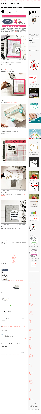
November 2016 (31, 356)
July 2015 (30, 374)
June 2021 (30, 294)
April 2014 (30, 391)
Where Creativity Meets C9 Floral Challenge (6, 326)
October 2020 (30, 303)
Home (3, 7)
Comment (23, 352)
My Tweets (30, 55)
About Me (6, 7)
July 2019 (30, 320)
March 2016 (30, 365)
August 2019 (30, 319)
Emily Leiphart (14, 254)
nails (4, 324)
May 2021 (30, 295)
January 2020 (30, 313)
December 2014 (31, 382)
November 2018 (31, 329)
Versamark (8, 71)
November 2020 (31, 302)
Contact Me (11, 7)
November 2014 (31, 383)
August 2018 (30, 332)
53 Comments (24, 324)
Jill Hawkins (13, 256)
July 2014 (30, 388)
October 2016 (30, 357)
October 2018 (30, 330)
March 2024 (30, 288)
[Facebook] (30, 12)
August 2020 (30, 305)
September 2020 (31, 304)
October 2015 (30, 371)
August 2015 (30, 373)
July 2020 (30, 306)
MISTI (3, 61)
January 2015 (30, 381)
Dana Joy (14, 260)
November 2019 (31, 315)
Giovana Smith (14, 253)
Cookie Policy (16, 412)
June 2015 (30, 375)
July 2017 (30, 347)
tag (9, 324)
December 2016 (31, 355)
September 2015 (31, 372)
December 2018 (31, 328)
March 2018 (30, 338)
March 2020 (30, 311)
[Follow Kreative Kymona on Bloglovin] (32, 46)
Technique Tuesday (13, 13)
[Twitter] (35, 12)
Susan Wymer (14, 257)
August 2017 (30, 346)
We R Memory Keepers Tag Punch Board (12, 102)
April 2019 (30, 323)
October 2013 (30, 398)
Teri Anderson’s (15, 31)
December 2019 (31, 314)
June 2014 (30, 389)
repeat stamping (7, 324)
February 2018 (30, 339)
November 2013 (31, 397)
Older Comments (3, 341)
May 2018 (5, 13)
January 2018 (30, 340)
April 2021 (30, 296)
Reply (25, 338)
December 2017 (31, 341)
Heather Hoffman (14, 252)
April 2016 (30, 364)
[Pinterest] (33, 12)
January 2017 (30, 354)
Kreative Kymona (10, 3)
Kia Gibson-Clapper (8, 30)
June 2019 (30, 321)
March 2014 (30, 392)
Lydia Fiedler (13, 261)
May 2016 (30, 363)
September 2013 (31, 399)
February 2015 (30, 380)
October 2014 (30, 384)
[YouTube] (30, 14)
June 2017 (30, 348)
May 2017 (30, 349)
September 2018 (31, 331)
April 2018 (30, 337)
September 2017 (31, 345)
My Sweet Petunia (8, 13)
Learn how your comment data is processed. (19, 354)
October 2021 (30, 289)
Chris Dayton (13, 259)
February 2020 (30, 312)
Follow (30, 40)
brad (2, 324)
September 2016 (31, 358)
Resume (23, 7)
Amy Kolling (13, 258)
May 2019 (30, 322)
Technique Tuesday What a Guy (7, 69)
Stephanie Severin (14, 255)
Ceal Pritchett (14, 238)
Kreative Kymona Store (17, 7)
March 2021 (30, 297)
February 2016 (30, 366)
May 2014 (30, 390)
